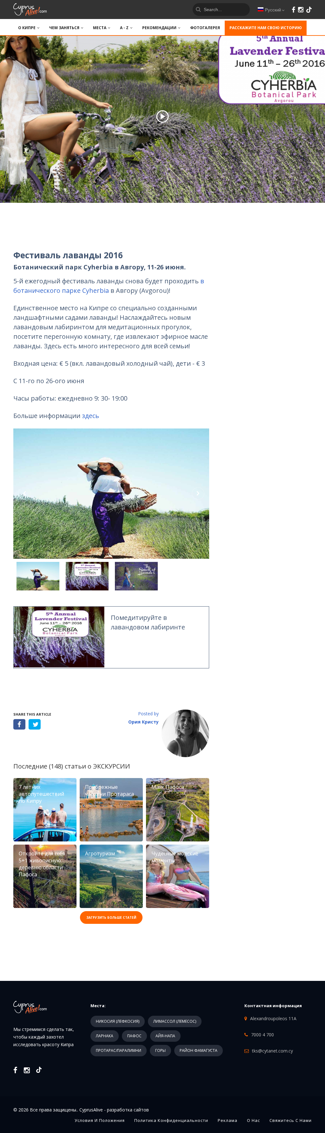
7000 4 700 (262, 1035)
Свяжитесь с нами (290, 1120)
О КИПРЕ (27, 27)
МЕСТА (99, 27)
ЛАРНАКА (104, 1036)
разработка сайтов (128, 1110)
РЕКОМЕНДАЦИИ (159, 27)
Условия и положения (100, 1120)
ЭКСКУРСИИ (111, 766)
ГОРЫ (160, 1050)
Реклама (227, 1120)
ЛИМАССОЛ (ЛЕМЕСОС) (174, 1021)
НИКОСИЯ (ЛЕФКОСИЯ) (117, 1021)
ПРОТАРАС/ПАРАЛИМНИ (118, 1050)
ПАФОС (134, 1036)
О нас (253, 1120)
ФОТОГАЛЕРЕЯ (205, 27)
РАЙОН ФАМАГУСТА (198, 1050)
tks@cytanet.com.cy (272, 1051)
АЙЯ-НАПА (165, 1036)
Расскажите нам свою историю (265, 27)
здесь (90, 415)
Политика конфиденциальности (171, 1120)
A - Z (124, 27)
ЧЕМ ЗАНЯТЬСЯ (64, 27)
